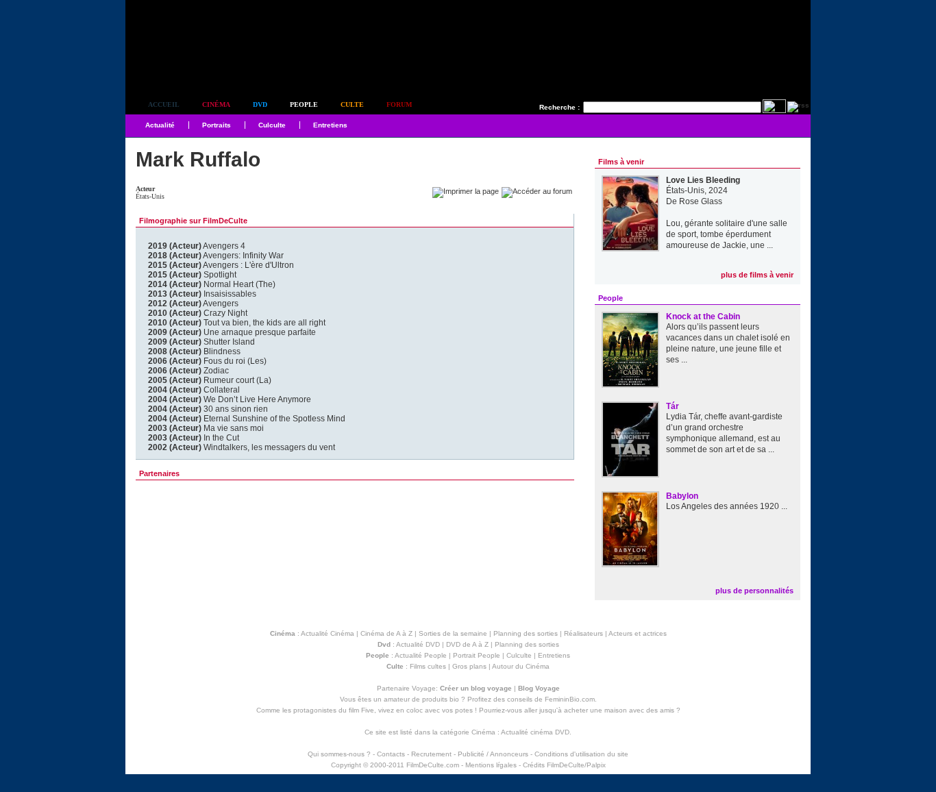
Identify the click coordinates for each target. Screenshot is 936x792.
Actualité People (421, 655)
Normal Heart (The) (211, 284)
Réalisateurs (583, 633)
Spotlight (192, 275)
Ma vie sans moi (206, 428)
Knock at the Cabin (703, 316)
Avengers (193, 303)
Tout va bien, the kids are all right (236, 322)
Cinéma (216, 104)
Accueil (164, 104)
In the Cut (193, 438)
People (304, 104)
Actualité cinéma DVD (535, 732)
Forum (399, 104)
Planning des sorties (525, 633)
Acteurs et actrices (637, 633)
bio (454, 699)
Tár (672, 406)
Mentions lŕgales (491, 765)
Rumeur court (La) (209, 380)
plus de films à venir (757, 275)
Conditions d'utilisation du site (581, 754)
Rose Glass (700, 201)
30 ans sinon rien (208, 409)
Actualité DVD (418, 644)
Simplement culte (201, 67)
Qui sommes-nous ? (339, 754)
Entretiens (330, 125)
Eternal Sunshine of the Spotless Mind (246, 418)
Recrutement (431, 754)
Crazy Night (197, 313)
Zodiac (188, 370)
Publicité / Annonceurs (493, 754)
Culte (352, 104)
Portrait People (476, 655)
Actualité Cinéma (327, 633)
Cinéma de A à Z (386, 633)
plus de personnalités (754, 590)
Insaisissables (202, 294)
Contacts (391, 754)
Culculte (272, 125)
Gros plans (469, 666)
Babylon (682, 496)
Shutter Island (201, 342)
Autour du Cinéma (521, 666)
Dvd (260, 104)
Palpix (596, 765)
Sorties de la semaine (453, 633)
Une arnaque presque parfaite (232, 332)
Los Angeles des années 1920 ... (726, 506)
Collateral (194, 390)
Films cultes (428, 666)
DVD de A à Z (467, 644)
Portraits (216, 125)
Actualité (160, 125)
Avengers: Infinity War (216, 255)
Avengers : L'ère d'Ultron (221, 265)
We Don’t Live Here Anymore (229, 399)
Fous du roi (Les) (207, 361)
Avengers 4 (196, 246)
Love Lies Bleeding (703, 180)
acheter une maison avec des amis (619, 710)
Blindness (194, 351)
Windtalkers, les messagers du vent (241, 447)
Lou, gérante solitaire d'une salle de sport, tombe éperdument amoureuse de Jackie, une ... (726, 234)
